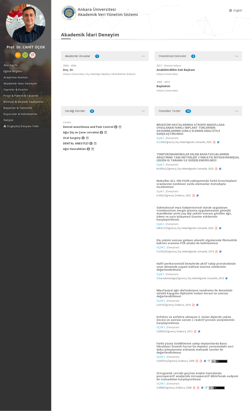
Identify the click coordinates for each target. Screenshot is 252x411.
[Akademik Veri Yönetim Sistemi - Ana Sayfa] (69, 12)
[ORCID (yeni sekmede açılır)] (25, 55)
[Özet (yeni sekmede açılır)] (218, 142)
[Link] (209, 361)
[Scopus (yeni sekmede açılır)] (18, 55)
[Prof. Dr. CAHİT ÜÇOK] (25, 23)
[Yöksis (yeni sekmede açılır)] (32, 55)
